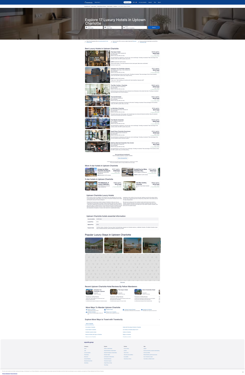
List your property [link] (87, 352)
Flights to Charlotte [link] (127, 334)
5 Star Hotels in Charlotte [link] (90, 329)
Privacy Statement (6, 373)
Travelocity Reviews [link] (107, 358)
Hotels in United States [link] (108, 348)
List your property (142, 2)
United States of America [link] (101, 6)
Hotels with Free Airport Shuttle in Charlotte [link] (132, 327)
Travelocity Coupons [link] (107, 360)
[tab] (89, 323)
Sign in (159, 2)
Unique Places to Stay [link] (108, 362)
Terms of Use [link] (126, 352)
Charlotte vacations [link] (127, 336)
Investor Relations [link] (87, 358)
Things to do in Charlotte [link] (90, 336)
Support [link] (145, 348)
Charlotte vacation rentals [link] (90, 332)
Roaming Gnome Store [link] (88, 360)
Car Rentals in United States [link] (109, 356)
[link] (95, 310)
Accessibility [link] (126, 356)
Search (154, 27)
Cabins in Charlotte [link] (127, 332)
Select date (90, 28)
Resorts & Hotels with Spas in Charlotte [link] (93, 334)
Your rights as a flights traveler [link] (149, 358)
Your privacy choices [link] (127, 358)
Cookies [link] (125, 350)
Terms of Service (13, 373)
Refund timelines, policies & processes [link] (150, 354)
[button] (122, 319)
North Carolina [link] (109, 6)
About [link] (85, 348)
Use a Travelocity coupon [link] (148, 356)
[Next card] (160, 172)
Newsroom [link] (86, 356)
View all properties (122, 158)
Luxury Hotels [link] (93, 6)
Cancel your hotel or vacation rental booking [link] (151, 350)
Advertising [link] (86, 362)
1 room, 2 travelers (129, 28)
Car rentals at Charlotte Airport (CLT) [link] (130, 329)
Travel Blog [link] (106, 364)
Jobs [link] (85, 350)
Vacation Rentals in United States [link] (110, 350)
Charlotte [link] (115, 6)
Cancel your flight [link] (147, 352)
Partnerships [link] (86, 354)
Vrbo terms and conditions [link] (128, 354)
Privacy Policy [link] (126, 348)
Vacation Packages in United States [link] (110, 352)
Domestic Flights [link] (107, 354)
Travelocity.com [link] (87, 6)
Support (150, 2)
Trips (155, 2)
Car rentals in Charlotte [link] (90, 327)
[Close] (243, 372)
